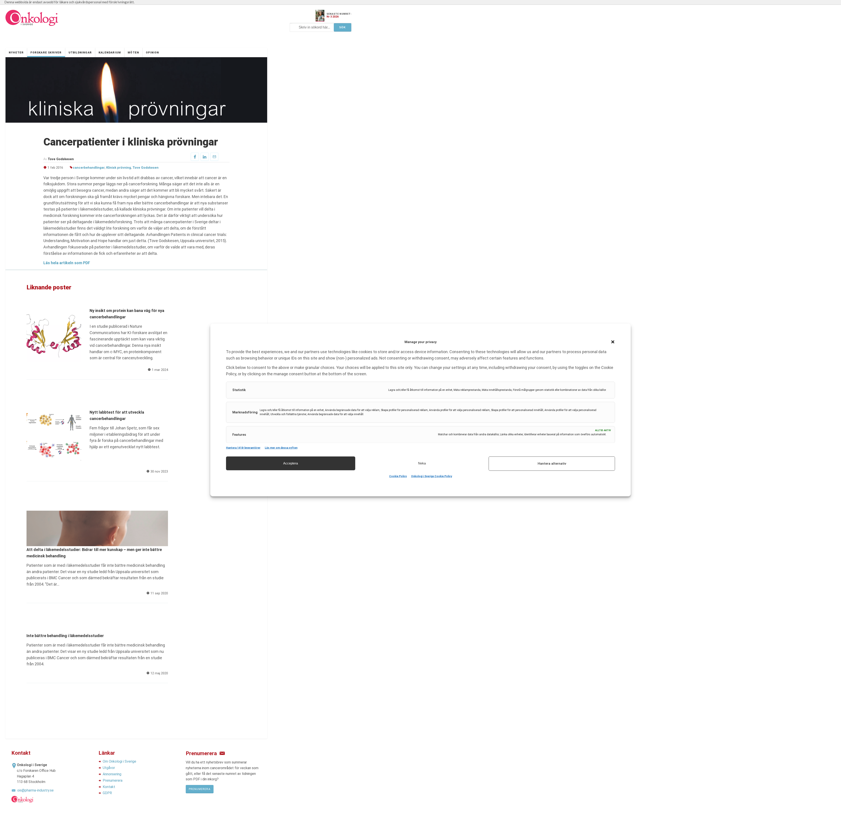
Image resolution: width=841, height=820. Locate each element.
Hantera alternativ (552, 464)
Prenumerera (112, 780)
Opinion (152, 52)
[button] (613, 342)
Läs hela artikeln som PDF (66, 262)
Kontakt (109, 787)
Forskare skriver (46, 52)
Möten (133, 52)
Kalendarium (110, 52)
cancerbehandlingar (89, 168)
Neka (422, 463)
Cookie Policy (398, 476)
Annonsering (112, 774)
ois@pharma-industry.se (35, 790)
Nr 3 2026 (333, 16)
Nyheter (16, 52)
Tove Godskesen (146, 168)
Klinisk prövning (118, 168)
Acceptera (290, 463)
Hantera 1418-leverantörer (243, 447)
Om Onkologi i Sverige (119, 761)
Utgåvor (109, 768)
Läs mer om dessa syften (281, 447)
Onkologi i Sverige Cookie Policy (431, 476)
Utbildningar (80, 52)
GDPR (107, 793)
